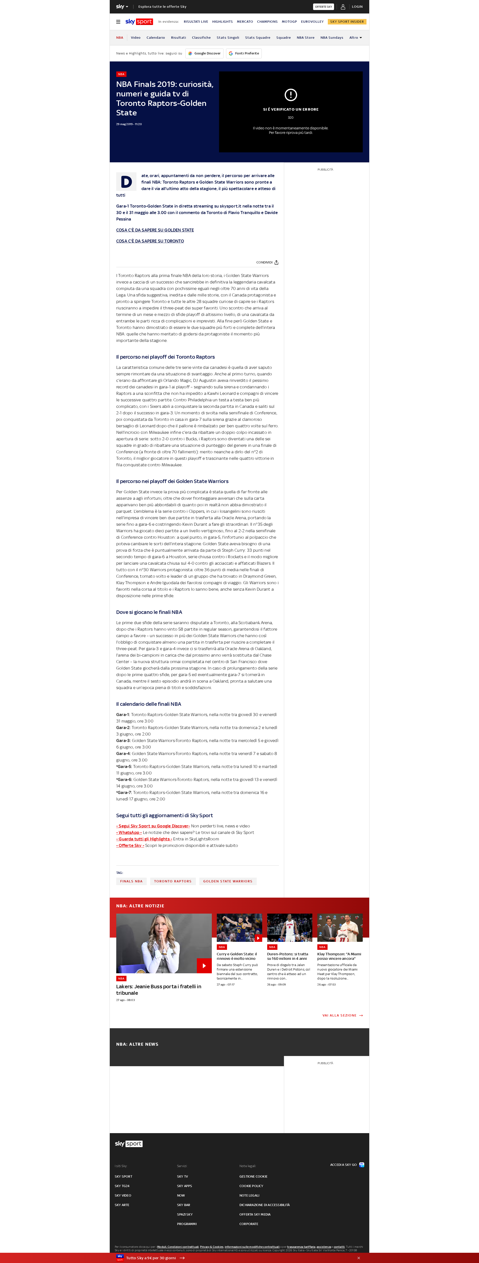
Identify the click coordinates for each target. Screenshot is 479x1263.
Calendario (156, 37)
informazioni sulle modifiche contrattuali (252, 1247)
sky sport (123, 1176)
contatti (339, 1247)
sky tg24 (122, 1186)
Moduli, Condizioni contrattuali (178, 1247)
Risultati (178, 37)
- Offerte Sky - (130, 845)
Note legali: (248, 1166)
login (357, 6)
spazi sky (185, 1214)
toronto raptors (173, 881)
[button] (231, 1258)
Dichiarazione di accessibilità (265, 1205)
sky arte (122, 1205)
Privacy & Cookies (212, 1247)
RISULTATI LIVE (196, 21)
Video (136, 37)
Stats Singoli (228, 37)
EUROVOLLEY (312, 21)
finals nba (131, 881)
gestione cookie (253, 1176)
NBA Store (306, 37)
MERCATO (245, 21)
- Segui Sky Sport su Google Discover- (153, 825)
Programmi (187, 1224)
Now (181, 1195)
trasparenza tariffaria (301, 1247)
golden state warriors (228, 881)
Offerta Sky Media (255, 1214)
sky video (123, 1195)
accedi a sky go (343, 1165)
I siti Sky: (121, 1166)
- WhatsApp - (129, 832)
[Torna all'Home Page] (139, 21)
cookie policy (251, 1186)
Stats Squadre (257, 37)
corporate (249, 1224)
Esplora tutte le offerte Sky (162, 6)
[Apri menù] (118, 21)
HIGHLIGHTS (222, 21)
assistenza (324, 1247)
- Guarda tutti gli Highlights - (144, 838)
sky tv (182, 1176)
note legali (249, 1195)
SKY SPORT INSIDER (347, 21)
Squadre (283, 37)
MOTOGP (289, 21)
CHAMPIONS (267, 21)
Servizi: (182, 1166)
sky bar (183, 1205)
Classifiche (201, 37)
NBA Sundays (332, 37)
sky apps (184, 1186)
